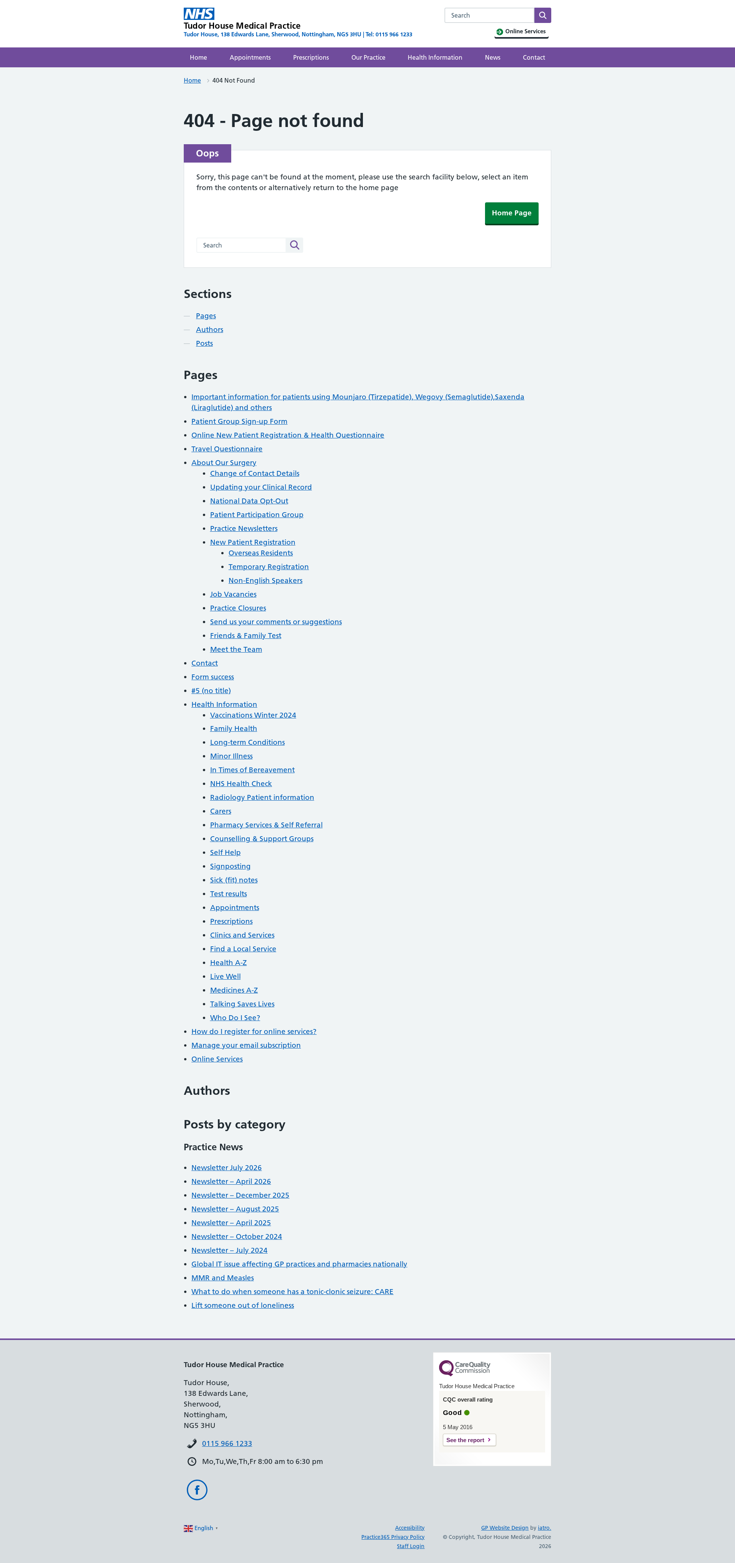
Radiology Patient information (262, 797)
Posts (204, 343)
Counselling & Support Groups (262, 838)
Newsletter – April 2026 (231, 1181)
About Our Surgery (223, 462)
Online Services (217, 1059)
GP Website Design (505, 1527)
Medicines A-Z (234, 990)
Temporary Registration (269, 566)
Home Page (512, 212)
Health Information (435, 57)
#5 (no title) (211, 690)
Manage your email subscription (246, 1045)
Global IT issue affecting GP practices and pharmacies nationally (299, 1264)
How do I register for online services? (254, 1031)
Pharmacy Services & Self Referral (266, 825)
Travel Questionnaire (227, 448)
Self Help (225, 852)
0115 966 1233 (227, 1443)
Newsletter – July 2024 (229, 1250)
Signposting (230, 866)
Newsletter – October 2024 (236, 1236)
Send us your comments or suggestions (276, 621)
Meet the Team (236, 649)
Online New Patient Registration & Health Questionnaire (287, 435)
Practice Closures (238, 608)
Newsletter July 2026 (226, 1167)
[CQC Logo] (464, 1374)
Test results (228, 893)
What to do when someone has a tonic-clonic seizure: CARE (292, 1291)
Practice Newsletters (244, 528)
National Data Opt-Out (249, 501)
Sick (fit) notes (234, 880)
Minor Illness (231, 756)
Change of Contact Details (254, 473)
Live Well (225, 976)
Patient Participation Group (257, 514)
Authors (209, 329)
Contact (534, 57)
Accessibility (410, 1527)
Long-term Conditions (247, 742)
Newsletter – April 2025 (231, 1222)
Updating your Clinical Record (261, 487)
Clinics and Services (242, 935)
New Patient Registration (253, 542)
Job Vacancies (233, 594)
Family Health (233, 728)
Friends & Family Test (245, 635)
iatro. (544, 1527)
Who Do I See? (235, 1017)
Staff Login (411, 1546)
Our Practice (368, 57)
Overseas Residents (261, 553)
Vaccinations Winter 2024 (253, 715)
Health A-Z (228, 962)
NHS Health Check (241, 783)
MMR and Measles (222, 1277)
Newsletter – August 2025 (235, 1209)
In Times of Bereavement (252, 769)
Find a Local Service (243, 948)
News (492, 57)
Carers (220, 811)
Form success (212, 676)
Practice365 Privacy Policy (393, 1537)
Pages (206, 315)
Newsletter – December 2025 (240, 1195)
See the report (465, 1440)
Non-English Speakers (265, 580)
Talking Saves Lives (242, 1004)
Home (198, 57)
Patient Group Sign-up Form (239, 421)
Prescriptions (311, 57)
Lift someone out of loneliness (242, 1305)
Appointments (250, 57)
